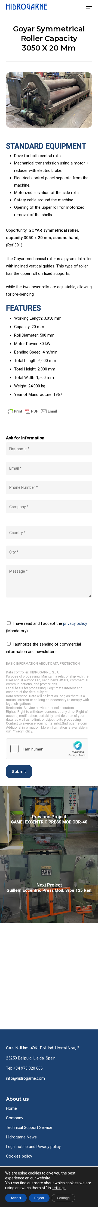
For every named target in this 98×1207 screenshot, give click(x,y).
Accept (16, 1198)
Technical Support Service (29, 1127)
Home (11, 1108)
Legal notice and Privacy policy (33, 1146)
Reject (39, 1198)
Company (14, 1117)
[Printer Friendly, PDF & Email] (32, 418)
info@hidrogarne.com (25, 1078)
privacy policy (75, 623)
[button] (89, 6)
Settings (63, 1198)
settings (59, 1188)
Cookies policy (19, 1156)
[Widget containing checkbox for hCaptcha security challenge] (47, 748)
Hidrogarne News (21, 1137)
